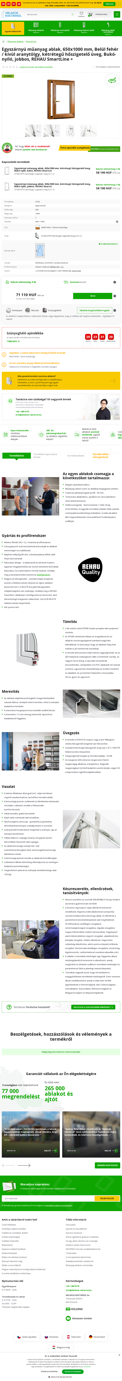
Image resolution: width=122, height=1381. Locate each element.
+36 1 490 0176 (22, 411)
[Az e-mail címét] (61, 1198)
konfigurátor (43, 574)
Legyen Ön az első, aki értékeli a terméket (36, 67)
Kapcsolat (76, 271)
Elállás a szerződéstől (11, 1265)
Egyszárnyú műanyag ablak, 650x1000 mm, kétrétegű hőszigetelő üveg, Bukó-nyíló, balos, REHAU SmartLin (52, 169)
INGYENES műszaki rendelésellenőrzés (83, 1249)
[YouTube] (68, 1318)
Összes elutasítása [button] (49, 1372)
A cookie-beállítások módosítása (16, 1273)
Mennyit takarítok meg (12, 1261)
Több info (109, 4)
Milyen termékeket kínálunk (14, 1257)
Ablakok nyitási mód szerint (78, 1245)
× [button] (119, 1355)
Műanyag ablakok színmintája (79, 1265)
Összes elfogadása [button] (73, 1372)
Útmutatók (71, 1224)
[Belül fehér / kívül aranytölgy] (38, 227)
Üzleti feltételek (9, 1224)
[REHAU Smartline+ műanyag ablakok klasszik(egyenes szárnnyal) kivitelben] (112, 80)
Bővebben (87, 1367)
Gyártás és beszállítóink (76, 1229)
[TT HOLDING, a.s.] (74, 1309)
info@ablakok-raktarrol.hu (28, 414)
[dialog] (61, 1367)
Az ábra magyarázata (109, 244)
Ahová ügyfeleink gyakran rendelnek (82, 1237)
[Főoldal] (3, 41)
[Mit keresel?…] (50, 14)
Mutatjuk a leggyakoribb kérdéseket (92, 1007)
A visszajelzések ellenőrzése (78, 1257)
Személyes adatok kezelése (14, 1229)
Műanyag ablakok (16, 41)
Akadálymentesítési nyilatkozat (79, 1261)
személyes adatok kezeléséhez (58, 1205)
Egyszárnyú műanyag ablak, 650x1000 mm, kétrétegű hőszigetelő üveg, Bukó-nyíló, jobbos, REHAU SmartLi (52, 185)
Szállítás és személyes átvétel (15, 1233)
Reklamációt (7, 1245)
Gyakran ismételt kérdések (14, 1249)
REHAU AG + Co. (57, 267)
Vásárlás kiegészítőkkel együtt (95, 310)
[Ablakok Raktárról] (12, 14)
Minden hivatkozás (107, 1165)
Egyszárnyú (31, 41)
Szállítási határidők (10, 1241)
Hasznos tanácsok (74, 1233)
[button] (117, 14)
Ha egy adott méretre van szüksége (82, 1241)
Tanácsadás (71, 1253)
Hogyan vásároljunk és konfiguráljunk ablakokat (23, 1269)
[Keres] (73, 14)
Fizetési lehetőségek (11, 1237)
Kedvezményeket (9, 1253)
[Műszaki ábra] (40, 250)
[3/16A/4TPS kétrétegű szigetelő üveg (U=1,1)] (38, 235)
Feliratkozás (107, 1198)
